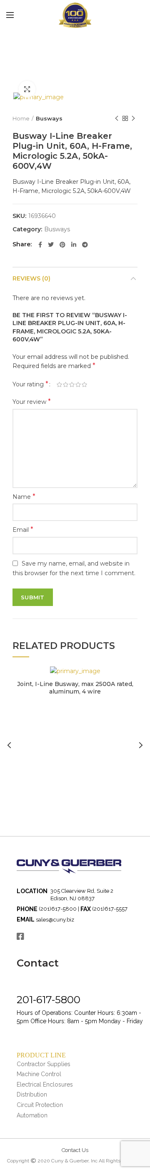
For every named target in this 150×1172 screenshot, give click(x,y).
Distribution (32, 1094)
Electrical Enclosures (45, 1084)
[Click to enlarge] (27, 89)
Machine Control (39, 1074)
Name (23, 497)
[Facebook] (40, 244)
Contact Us (75, 1150)
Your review (31, 402)
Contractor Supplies (43, 1064)
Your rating (30, 384)
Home (21, 118)
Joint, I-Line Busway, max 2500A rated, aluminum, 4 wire (75, 687)
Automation (32, 1115)
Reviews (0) (31, 278)
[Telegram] (85, 244)
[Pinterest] (62, 244)
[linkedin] (73, 244)
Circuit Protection (40, 1105)
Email (22, 529)
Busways (49, 118)
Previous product (116, 118)
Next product (133, 118)
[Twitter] (51, 244)
